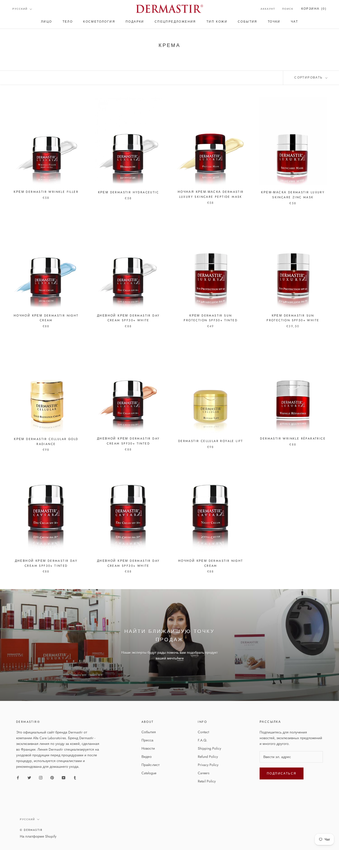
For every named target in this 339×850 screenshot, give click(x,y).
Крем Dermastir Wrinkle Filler (46, 192)
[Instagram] (40, 777)
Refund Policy (208, 756)
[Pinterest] (52, 777)
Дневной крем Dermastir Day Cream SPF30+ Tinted (128, 441)
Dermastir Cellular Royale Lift (210, 441)
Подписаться (281, 773)
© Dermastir (31, 830)
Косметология (99, 21)
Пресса (147, 740)
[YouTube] (63, 777)
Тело (68, 21)
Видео (146, 756)
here (180, 658)
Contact (203, 731)
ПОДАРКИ (135, 21)
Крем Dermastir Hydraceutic (128, 192)
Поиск (287, 9)
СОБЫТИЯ (247, 21)
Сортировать (309, 77)
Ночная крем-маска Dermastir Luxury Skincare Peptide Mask (211, 194)
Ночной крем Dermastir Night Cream (46, 318)
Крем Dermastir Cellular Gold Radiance (46, 441)
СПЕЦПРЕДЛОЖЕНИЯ (175, 21)
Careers (203, 772)
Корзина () (314, 8)
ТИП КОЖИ (216, 21)
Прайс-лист (150, 764)
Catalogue (148, 772)
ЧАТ (294, 21)
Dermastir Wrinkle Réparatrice (293, 438)
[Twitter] (29, 777)
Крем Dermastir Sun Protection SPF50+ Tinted (210, 318)
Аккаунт (268, 9)
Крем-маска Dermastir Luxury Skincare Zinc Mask (293, 195)
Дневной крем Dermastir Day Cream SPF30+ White (128, 318)
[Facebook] (18, 777)
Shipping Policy (209, 748)
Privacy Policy (208, 764)
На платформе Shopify (38, 836)
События (148, 731)
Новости (148, 748)
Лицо (46, 21)
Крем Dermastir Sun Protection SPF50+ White (293, 318)
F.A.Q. (202, 740)
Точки (274, 21)
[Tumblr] (75, 777)
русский (20, 9)
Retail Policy (207, 781)
